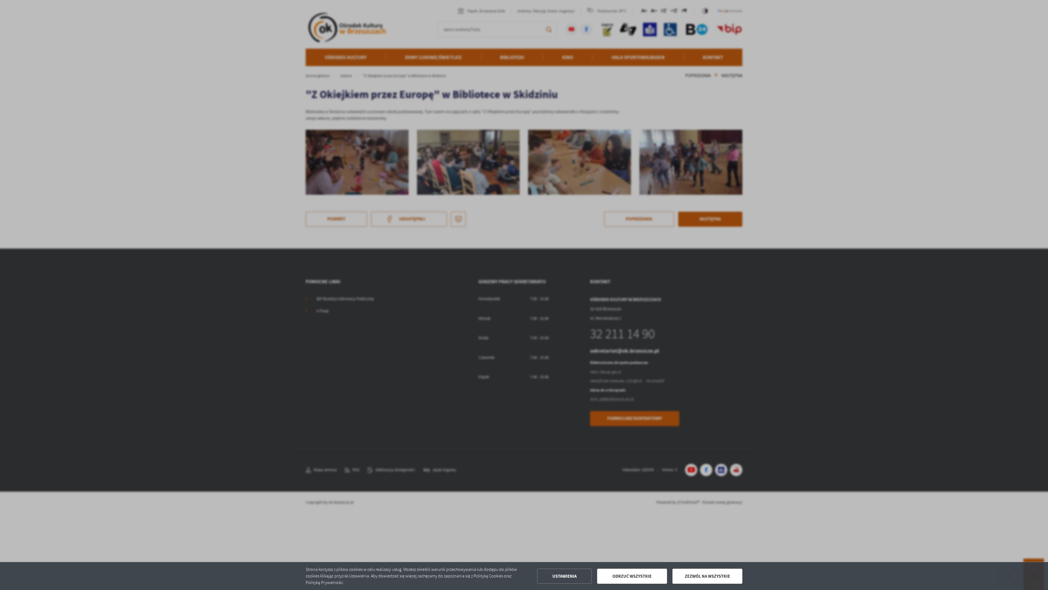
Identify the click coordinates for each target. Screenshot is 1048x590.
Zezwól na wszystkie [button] (707, 576)
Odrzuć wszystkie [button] (632, 576)
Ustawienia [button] (564, 576)
